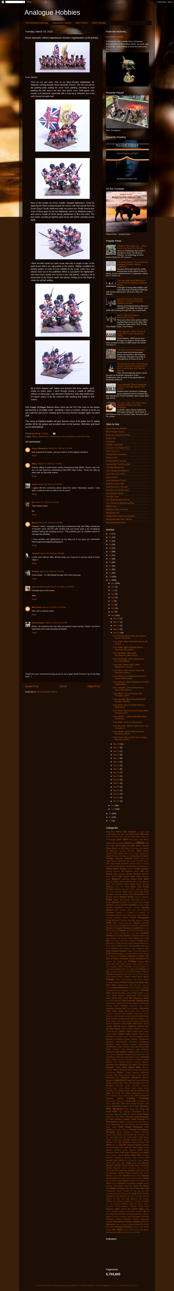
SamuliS (80, 436)
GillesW (114, 993)
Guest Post (126, 1003)
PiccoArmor (137, 1112)
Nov (113, 587)
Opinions (126, 1096)
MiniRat (141, 1070)
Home (63, 686)
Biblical (116, 881)
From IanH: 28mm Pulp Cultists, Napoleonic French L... (126, 666)
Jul (112, 601)
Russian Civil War (113, 1142)
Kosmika (125, 1044)
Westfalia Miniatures (124, 1227)
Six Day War (129, 1160)
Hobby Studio (111, 1011)
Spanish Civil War (113, 1165)
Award (136, 871)
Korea (118, 1044)
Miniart (130, 1070)
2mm (147, 843)
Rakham (132, 1124)
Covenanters (113, 930)
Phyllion (35, 571)
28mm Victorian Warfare (116, 428)
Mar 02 (116, 801)
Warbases (138, 1214)
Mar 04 (116, 794)
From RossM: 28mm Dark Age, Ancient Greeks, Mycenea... (129, 637)
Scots (87, 436)
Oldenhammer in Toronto (117, 487)
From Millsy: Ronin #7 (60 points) (127, 722)
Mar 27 (116, 622)
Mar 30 (116, 619)
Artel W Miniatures (143, 866)
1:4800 (120, 837)
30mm (112, 846)
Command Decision (112, 925)
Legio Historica (111, 1054)
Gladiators (121, 993)
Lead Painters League (124, 1052)
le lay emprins (112, 477)
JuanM (122, 1031)
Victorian (133, 1206)
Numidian (109, 1091)
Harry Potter (144, 1006)
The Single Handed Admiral (118, 500)
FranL (146, 980)
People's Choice (128, 1106)
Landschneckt (144, 1044)
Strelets (115, 1178)
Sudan (146, 1178)
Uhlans (125, 1204)
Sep (113, 594)
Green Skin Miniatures (113, 1000)
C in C (129, 902)
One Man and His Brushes (117, 490)
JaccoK (146, 1024)
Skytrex (146, 1160)
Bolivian (136, 892)
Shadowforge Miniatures (122, 1158)
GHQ (108, 993)
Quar (136, 1122)
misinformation (111, 1072)
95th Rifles (125, 848)
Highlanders (44, 436)
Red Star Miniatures (121, 1129)
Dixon (119, 946)
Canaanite (124, 905)
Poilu (117, 1117)
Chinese (125, 918)
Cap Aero (140, 905)
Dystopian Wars (142, 948)
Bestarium (109, 881)
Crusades (119, 936)
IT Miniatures (116, 1024)
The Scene (129, 1188)
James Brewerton (40, 448)
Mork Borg (118, 1075)
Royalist (134, 1140)
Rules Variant (143, 1140)
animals (133, 861)
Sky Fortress (138, 1160)
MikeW (124, 1067)
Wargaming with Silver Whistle (119, 519)
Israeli (108, 1024)
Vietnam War (126, 1209)
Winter (146, 1227)
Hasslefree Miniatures (114, 1008)
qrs (125, 1122)
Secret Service (111, 1155)
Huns (124, 1014)
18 (110, 562)
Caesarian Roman (138, 902)
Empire (141, 953)
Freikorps (116, 982)
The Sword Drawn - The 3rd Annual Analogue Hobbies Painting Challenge (132, 264)
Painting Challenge (138, 1098)
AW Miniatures (127, 871)
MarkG (115, 1062)
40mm (138, 846)
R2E (122, 1124)
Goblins (128, 993)
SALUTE (115, 1145)
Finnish (121, 967)
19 (110, 559)
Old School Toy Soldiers (121, 1093)
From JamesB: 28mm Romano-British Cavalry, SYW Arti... (129, 700)
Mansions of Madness (134, 1060)
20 (110, 555)
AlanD (108, 856)
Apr (113, 612)
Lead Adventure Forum (116, 480)
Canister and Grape (114, 445)
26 (110, 534)
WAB (128, 1211)
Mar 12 (116, 765)
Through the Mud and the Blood (136, 1191)
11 (110, 817)
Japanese (132, 1026)
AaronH (146, 848)
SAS (121, 1147)
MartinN (122, 1062)
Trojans (127, 1201)
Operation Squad (116, 1096)
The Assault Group (121, 1186)
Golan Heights (137, 993)
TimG (139, 1193)
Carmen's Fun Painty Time (117, 448)
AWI (142, 871)
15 (110, 573)
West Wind (110, 1227)
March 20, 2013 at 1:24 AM (47, 502)
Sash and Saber (130, 1147)
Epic (111, 959)
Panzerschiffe (110, 1101)
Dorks (108, 948)
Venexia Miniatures (122, 1206)
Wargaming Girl (112, 513)
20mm (127, 843)
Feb (113, 806)
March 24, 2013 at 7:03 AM (54, 607)
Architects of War (128, 864)
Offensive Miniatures (137, 1091)
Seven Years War (132, 1155)
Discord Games (111, 946)
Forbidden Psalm (120, 974)
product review (129, 1119)
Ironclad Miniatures (127, 1021)
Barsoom (145, 874)
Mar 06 (116, 787)
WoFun (108, 1230)
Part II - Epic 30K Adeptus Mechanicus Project (128, 316)
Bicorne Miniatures (126, 881)
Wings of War (138, 1227)
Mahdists (145, 1057)
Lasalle (132, 1047)
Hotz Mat (145, 1011)
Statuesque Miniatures (127, 1170)
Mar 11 (116, 769)
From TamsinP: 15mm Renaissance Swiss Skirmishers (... (128, 689)
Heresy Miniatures (133, 1008)
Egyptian (120, 953)
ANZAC (146, 861)
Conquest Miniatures (123, 928)
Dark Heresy (115, 941)
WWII (119, 1229)
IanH (129, 1016)
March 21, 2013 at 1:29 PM (62, 587)
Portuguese (129, 1117)
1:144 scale (120, 834)
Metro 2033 (137, 1065)
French (123, 982)
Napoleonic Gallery (62, 23)
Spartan (125, 1165)
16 (110, 569)
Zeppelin (112, 1232)
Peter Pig (144, 1109)
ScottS (127, 1153)
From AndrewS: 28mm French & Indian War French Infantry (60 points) (131, 333)
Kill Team (132, 1036)
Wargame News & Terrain (117, 510)
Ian (33, 502)
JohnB (136, 1029)
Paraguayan (120, 1101)
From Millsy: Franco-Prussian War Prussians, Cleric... (127, 694)
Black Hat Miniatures (114, 884)
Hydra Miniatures (119, 1016)
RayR (120, 1127)
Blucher (146, 889)
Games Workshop (120, 988)
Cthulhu (126, 936)
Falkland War (111, 961)
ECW (108, 953)
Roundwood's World (114, 493)
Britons (116, 900)
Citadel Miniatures (113, 920)
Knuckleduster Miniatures (126, 1042)
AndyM (136, 858)
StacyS (108, 1170)
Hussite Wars (138, 1013)
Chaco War (136, 910)
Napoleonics (55, 436)
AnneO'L (139, 861)
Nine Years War (125, 1083)
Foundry (110, 979)
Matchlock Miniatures (141, 1062)
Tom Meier (130, 1196)
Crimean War (138, 930)
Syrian (132, 1181)
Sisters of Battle (119, 1160)
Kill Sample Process (121, 1036)
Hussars (130, 1014)
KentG (121, 1034)
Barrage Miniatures (134, 874)
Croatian (146, 930)
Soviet (128, 1163)
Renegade (110, 1132)
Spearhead (145, 1165)
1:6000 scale (144, 837)
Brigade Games (112, 897)
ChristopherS (143, 918)
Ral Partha (139, 1124)
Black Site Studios (122, 887)
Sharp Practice (138, 1158)
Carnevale (128, 907)
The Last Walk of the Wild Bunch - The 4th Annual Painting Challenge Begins (132, 282)
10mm (119, 840)
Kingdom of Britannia (114, 1039)
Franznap (109, 982)
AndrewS (128, 858)
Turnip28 (145, 1201)
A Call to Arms (134, 848)
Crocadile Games (112, 933)
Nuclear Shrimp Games (140, 1088)
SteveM (126, 1176)
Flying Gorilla (111, 458)
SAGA (108, 1145)
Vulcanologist (38, 623)
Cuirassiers (135, 936)
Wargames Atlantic (126, 1216)
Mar (113, 615)
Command (145, 923)
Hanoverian (133, 1006)
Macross (138, 1057)
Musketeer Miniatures (131, 1077)
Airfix (147, 853)
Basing (108, 876)
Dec (113, 583)
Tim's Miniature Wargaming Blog (120, 503)
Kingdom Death (143, 1037)
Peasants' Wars (143, 1104)
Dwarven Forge (129, 948)
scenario (117, 1150)
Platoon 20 (110, 1117)
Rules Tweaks (99, 23)
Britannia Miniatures (142, 897)
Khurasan (109, 1037)
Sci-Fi (140, 1150)
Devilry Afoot (138, 943)
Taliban (108, 1183)
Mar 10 (116, 772)
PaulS (133, 1104)
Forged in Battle (123, 977)
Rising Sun (123, 1137)
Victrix (117, 1209)
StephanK (135, 1173)
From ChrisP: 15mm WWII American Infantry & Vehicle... (128, 733)
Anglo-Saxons (111, 861)
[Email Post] (54, 434)
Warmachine (145, 1222)
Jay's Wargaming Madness (117, 471)
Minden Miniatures (120, 1070)
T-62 (136, 1181)
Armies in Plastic (142, 863)
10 (110, 821)
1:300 (108, 837)
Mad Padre (37, 607)
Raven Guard (111, 1127)
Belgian (134, 879)
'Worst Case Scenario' (126, 832)
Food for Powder (135, 972)
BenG (146, 879)
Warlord (136, 1222)
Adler (115, 853)
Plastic (146, 1114)
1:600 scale (135, 837)
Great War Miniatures (132, 998)
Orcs (132, 1096)
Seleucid (120, 1155)
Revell (119, 1135)
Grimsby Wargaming (115, 467)
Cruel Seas (135, 933)
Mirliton (146, 1070)
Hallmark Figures (112, 1006)
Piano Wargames (125, 1111)
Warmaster (110, 1224)
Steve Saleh (118, 1175)
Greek (146, 998)
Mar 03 (116, 798)
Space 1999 (136, 1163)
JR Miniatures (144, 1029)
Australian (137, 869)
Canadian (132, 905)
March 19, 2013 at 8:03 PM (50, 484)
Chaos (124, 915)
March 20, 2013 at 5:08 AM (52, 553)
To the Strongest (120, 1196)
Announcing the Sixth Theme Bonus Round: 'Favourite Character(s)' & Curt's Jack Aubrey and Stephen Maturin (132, 367)
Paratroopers (131, 1101)
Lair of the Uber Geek (115, 474)
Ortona (137, 1096)
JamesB (116, 1026)
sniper (118, 1163)
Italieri (140, 1024)
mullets (139, 1075)
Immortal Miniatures (118, 1019)
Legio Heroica (144, 1052)
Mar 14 (116, 758)
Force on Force (133, 974)
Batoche (114, 876)
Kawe (115, 1034)
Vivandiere (114, 1211)
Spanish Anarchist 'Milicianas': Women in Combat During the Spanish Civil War (130, 301)
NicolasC (115, 1083)
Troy (132, 1201)
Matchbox (129, 1062)
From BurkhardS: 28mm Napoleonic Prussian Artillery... (128, 660)
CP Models (130, 930)
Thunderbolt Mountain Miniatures (117, 1193)
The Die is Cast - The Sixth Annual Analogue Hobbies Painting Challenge (132, 405)
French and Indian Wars (138, 982)
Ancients (119, 858)
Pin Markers (132, 1114)
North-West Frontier (123, 1085)
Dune (121, 948)
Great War (117, 998)
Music (117, 1077)
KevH (128, 1034)
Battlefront (116, 879)
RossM (127, 1140)
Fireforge (128, 967)
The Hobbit (133, 1186)
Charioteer (109, 918)
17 (110, 566)
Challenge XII (144, 912)
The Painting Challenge (36, 23)
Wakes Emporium (136, 1211)
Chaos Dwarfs (131, 915)
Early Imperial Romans (116, 951)
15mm (126, 839)
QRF (121, 1122)
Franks (140, 979)
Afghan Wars (123, 853)
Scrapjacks (134, 1153)
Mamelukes (121, 1059)
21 (110, 552)
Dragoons (115, 948)
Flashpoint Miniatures (117, 972)
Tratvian (109, 1201)
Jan (113, 809)
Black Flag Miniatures (141, 881)
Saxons (140, 1147)
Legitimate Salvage (123, 1054)
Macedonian (129, 1057)
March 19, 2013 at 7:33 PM (60, 448)
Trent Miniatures (118, 1201)
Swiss (120, 1181)
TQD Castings (144, 1199)
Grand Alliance (118, 996)
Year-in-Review (134, 1230)
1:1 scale (141, 832)
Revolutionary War (130, 1135)
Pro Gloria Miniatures (114, 1119)
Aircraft (142, 853)
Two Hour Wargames (113, 1204)
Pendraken (116, 1106)
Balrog (115, 874)
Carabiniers (119, 907)
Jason (35, 484)
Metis (130, 1065)
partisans (141, 1101)
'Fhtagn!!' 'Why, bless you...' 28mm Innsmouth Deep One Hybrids (132, 247)
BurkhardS (135, 900)
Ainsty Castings (133, 853)
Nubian (127, 1088)
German (145, 990)
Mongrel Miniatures (132, 1072)
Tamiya (114, 1183)
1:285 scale (144, 834)
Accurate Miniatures (127, 851)
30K (107, 846)
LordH (117, 1057)
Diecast (146, 943)
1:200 (126, 834)
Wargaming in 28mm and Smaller (120, 516)
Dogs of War (127, 946)
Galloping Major (122, 985)
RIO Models (114, 1137)
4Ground (145, 846)
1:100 (147, 832)
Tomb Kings (139, 1196)
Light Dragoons (136, 1054)
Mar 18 (116, 744)
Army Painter (131, 866)
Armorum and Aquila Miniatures (116, 866)
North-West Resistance (140, 1085)
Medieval (123, 1065)
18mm (114, 843)
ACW (139, 851)
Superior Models (111, 1181)
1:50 (125, 837)
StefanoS (128, 1173)
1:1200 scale (111, 834)
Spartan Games (134, 1165)
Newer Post (32, 686)
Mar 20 (116, 629)
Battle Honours (124, 876)
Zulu (132, 1232)
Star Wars (115, 1170)
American (135, 856)
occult (116, 1090)
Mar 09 (116, 776)
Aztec (147, 871)
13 (110, 580)
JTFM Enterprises (112, 1031)
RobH (129, 1137)
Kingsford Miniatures (131, 1039)
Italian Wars (132, 1024)
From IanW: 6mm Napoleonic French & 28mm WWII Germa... (130, 677)
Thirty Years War (141, 1188)
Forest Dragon (144, 974)
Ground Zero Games (114, 1003)
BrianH (146, 894)
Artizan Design (119, 869)
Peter (137, 1109)
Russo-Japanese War (140, 1142)
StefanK (121, 1173)
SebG (146, 1153)
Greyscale (131, 1001)
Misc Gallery (82, 23)
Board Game (128, 892)
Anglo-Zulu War (123, 861)
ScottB (121, 1153)
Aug (113, 598)
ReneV (119, 1132)
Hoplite (120, 1011)
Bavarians (126, 879)
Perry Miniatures (69, 436)
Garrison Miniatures (122, 990)
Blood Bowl (126, 889)
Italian (124, 1024)
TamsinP (36, 553)
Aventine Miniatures (113, 871)
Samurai (130, 1145)
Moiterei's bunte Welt (115, 484)
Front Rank (111, 985)
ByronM (115, 902)
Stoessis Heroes (135, 1175)
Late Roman (139, 1047)
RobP (135, 1137)
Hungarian (117, 1013)
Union (131, 1204)
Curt (142, 936)
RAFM (127, 1124)
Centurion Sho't (125, 910)
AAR (141, 848)
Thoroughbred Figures (114, 1191)
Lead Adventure (127, 1049)
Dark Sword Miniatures (128, 941)
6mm (114, 848)
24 (110, 541)
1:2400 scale (133, 834)
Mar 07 (116, 783)
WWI (114, 1230)
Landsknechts (111, 1047)
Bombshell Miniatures (122, 894)
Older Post (94, 686)
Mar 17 (116, 748)
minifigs (135, 1070)
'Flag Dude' (110, 832)
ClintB (108, 923)
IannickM (135, 1016)
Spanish (145, 1163)
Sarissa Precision (112, 1147)
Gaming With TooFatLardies (118, 464)
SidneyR (109, 1160)
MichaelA (145, 1065)
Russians (126, 1142)
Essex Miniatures (121, 959)
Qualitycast (130, 1122)
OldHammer (136, 1093)
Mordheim (109, 1075)
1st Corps (120, 843)
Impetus (142, 1019)
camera (116, 905)
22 (110, 548)
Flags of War (135, 969)
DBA (107, 943)
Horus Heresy (136, 1011)
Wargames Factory (113, 1219)
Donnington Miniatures (140, 946)
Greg (124, 1001)
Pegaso (108, 1106)
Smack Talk (110, 1163)
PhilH (115, 1112)
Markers (109, 1062)
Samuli (35, 523)
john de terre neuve (41, 587)
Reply (34, 456)
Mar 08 (116, 780)
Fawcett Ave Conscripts (116, 454)
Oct (113, 590)
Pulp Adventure (112, 1122)
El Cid (126, 953)
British (109, 899)
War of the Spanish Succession (122, 1214)
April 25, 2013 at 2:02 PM (56, 623)
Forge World (111, 977)
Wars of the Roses (142, 1224)
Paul (113, 1104)
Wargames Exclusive (141, 1217)
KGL (147, 1034)
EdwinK (114, 953)
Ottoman (120, 1098)
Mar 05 (116, 790)
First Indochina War (118, 969)
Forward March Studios (116, 461)
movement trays (129, 1075)
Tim (130, 1193)
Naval (129, 1080)
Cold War (128, 923)
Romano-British (117, 1140)
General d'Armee (135, 990)
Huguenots (109, 1013)
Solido (123, 1163)
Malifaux (108, 1059)
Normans (136, 1083)
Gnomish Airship (114, 37)
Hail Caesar (144, 1003)
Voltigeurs (122, 1211)
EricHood (115, 1285)
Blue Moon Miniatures (114, 892)
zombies (118, 1232)
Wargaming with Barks (115, 523)
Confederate (124, 925)
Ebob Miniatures (143, 951)
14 (110, 577)
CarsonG (136, 907)
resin (114, 1135)
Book (131, 894)
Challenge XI (132, 912)
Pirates (139, 1114)
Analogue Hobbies (52, 12)
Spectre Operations (129, 1168)
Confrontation (134, 925)
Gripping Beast (142, 1001)
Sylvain (126, 1181)
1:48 (116, 837)
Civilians (124, 920)
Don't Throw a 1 (113, 451)
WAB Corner (111, 506)
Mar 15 (116, 755)
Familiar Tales (122, 961)
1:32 (112, 837)
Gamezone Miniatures (135, 987)
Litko (143, 1054)
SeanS (141, 1152)
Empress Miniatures (128, 956)
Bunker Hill (110, 438)
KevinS (141, 1034)
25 (110, 537)
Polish (122, 1117)
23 (110, 545)
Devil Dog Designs (127, 943)
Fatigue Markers (138, 964)
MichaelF (110, 1067)
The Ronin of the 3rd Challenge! (131, 350)
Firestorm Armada (139, 966)
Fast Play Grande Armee (121, 964)
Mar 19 (116, 633)
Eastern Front (132, 951)
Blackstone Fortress (113, 889)
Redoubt (133, 1129)
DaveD (140, 941)
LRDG (122, 1057)
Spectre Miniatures (113, 1168)
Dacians (124, 938)
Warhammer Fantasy (123, 1222)
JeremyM (140, 1026)
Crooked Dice (125, 933)
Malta (114, 1060)
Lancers (134, 1044)
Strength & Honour (124, 1178)
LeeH (137, 1052)
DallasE (136, 938)
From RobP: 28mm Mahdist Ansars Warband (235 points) (128, 648)
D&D (119, 938)
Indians (113, 1021)
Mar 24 (116, 626)
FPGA (118, 979)
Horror (127, 1011)
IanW (141, 1016)
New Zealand (137, 1080)
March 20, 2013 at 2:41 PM (52, 571)
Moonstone (145, 1072)
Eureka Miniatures (137, 959)
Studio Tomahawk (137, 1178)
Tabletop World (144, 1181)
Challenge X (120, 912)
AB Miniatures (112, 851)
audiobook (129, 869)
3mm (128, 846)
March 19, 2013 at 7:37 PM (49, 464)
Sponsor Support (143, 1168)
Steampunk (140, 1170)
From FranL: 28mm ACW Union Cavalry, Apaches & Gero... (130, 738)
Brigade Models (127, 897)
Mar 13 (116, 762)
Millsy (34, 464)
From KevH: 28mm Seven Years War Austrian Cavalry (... (129, 671)
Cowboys (122, 930)
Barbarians (122, 874)
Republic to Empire (131, 1132)
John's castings (127, 1029)
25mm (133, 843)
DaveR (146, 941)
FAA (147, 959)
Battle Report (136, 876)
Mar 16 (116, 751)
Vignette (134, 1209)
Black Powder (130, 884)
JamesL (124, 1026)
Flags (127, 969)
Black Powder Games (115, 432)
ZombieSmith (126, 1232)
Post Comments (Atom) (47, 692)
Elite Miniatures (134, 953)
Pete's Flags (129, 1109)
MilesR (131, 1067)
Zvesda (137, 1232)
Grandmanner (131, 996)
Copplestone (138, 928)
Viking (141, 1209)
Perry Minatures (142, 1106)
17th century (134, 839)
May (113, 608)
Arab (108, 864)
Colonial (136, 923)
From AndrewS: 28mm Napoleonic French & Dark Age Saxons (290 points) (132, 386)
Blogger (134, 1285)
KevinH (134, 1034)
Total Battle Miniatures (129, 1199)
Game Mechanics (135, 985)
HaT (124, 1008)
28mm (35, 436)
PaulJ (128, 1104)
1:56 (128, 837)
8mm (118, 848)
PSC (147, 1119)
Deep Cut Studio (115, 943)
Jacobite (109, 1026)
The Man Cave (112, 497)
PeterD (108, 1112)
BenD (140, 879)
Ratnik (146, 1124)
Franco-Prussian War (128, 979)
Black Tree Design (140, 887)
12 (110, 814)
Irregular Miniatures (141, 1021)
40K (133, 846)
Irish (118, 1021)
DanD (142, 938)
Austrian (145, 869)
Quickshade (115, 1124)
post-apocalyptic (142, 1117)
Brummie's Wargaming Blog (118, 435)
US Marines (139, 1204)
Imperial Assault (132, 1019)
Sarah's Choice (142, 1145)
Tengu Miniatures (131, 1183)
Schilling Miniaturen (129, 1150)
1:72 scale (110, 840)
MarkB (146, 1060)
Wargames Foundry (131, 1219)
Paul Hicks (120, 1104)
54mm (108, 848)
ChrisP (133, 918)
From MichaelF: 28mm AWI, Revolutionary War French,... (126, 654)
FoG (126, 972)
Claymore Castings (142, 920)
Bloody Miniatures (137, 889)
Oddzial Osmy (124, 1091)
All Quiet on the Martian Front (121, 856)
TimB (134, 1193)
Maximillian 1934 (112, 1065)
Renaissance (143, 1129)
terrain (140, 1183)
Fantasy (132, 961)
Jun (113, 605)
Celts (116, 910)
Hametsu (124, 1006)
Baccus (109, 874)
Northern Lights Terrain (114, 1088)
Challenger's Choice (113, 915)
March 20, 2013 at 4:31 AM (50, 523)
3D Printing (121, 846)
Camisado (110, 441)
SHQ (147, 1158)
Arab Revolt (115, 864)
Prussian (141, 1119)
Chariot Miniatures (143, 915)
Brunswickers (125, 900)
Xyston (125, 1230)
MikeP (118, 1067)
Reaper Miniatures (133, 1127)
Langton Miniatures (123, 1047)
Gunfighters (135, 1003)
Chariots (118, 918)
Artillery (109, 869)
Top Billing (116, 1199)
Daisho (130, 938)
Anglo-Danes (144, 858)
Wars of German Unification (125, 1224)
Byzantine (123, 902)
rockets (140, 1137)
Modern (120, 1072)
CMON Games (117, 923)
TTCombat (138, 1201)
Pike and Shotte (121, 1114)
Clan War (131, 920)
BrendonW (138, 894)
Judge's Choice (132, 1031)
